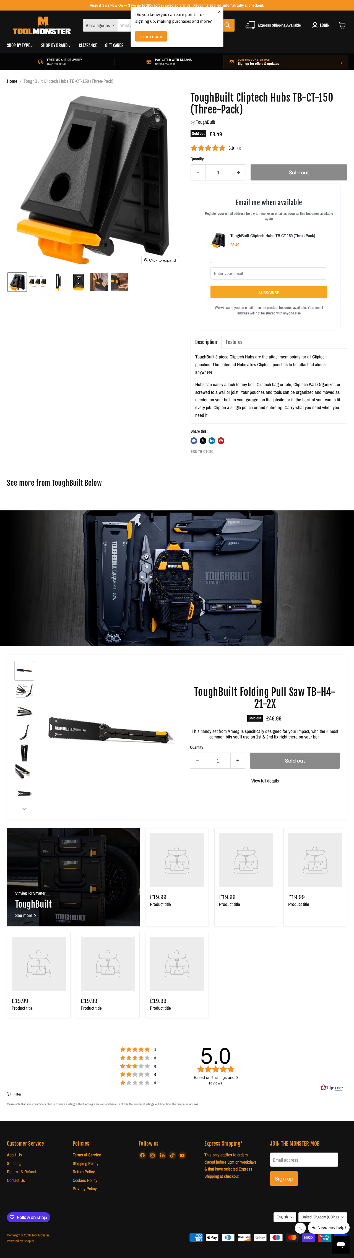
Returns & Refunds (22, 1172)
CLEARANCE (88, 45)
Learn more (151, 36)
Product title (160, 904)
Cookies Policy (85, 1180)
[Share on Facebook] (194, 440)
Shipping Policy (85, 1163)
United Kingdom (320, 1217)
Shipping (14, 1163)
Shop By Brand (54, 45)
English (282, 1217)
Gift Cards (114, 45)
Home (12, 81)
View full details (265, 781)
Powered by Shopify (20, 1241)
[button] (17, 282)
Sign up (284, 1178)
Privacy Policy (85, 1189)
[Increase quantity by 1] (238, 172)
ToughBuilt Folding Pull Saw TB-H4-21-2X (264, 698)
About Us (14, 1155)
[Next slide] (24, 808)
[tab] (206, 342)
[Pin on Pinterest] (221, 440)
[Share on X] (203, 440)
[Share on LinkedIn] (212, 440)
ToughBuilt (205, 122)
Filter (17, 1094)
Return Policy (84, 1172)
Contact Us (16, 1180)
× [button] (219, 11)
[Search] (227, 25)
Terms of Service (87, 1155)
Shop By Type (19, 45)
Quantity (197, 159)
